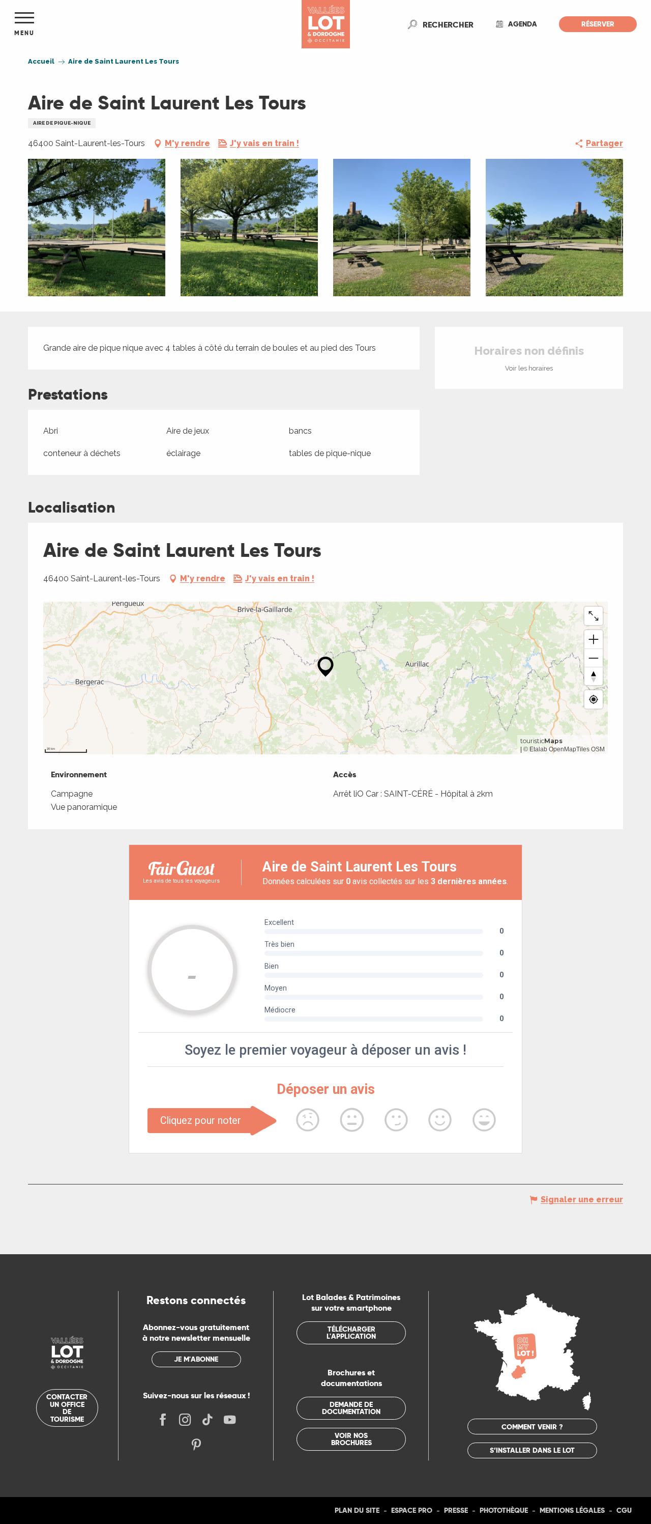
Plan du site (357, 1510)
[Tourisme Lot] (326, 24)
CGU (624, 1510)
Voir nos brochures (351, 1439)
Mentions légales (572, 1510)
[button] (448, 24)
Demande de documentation (351, 1408)
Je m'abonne (196, 1359)
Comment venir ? (532, 1426)
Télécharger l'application (351, 1332)
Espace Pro (411, 1510)
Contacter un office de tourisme (66, 1407)
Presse (456, 1510)
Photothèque (504, 1510)
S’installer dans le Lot (532, 1450)
